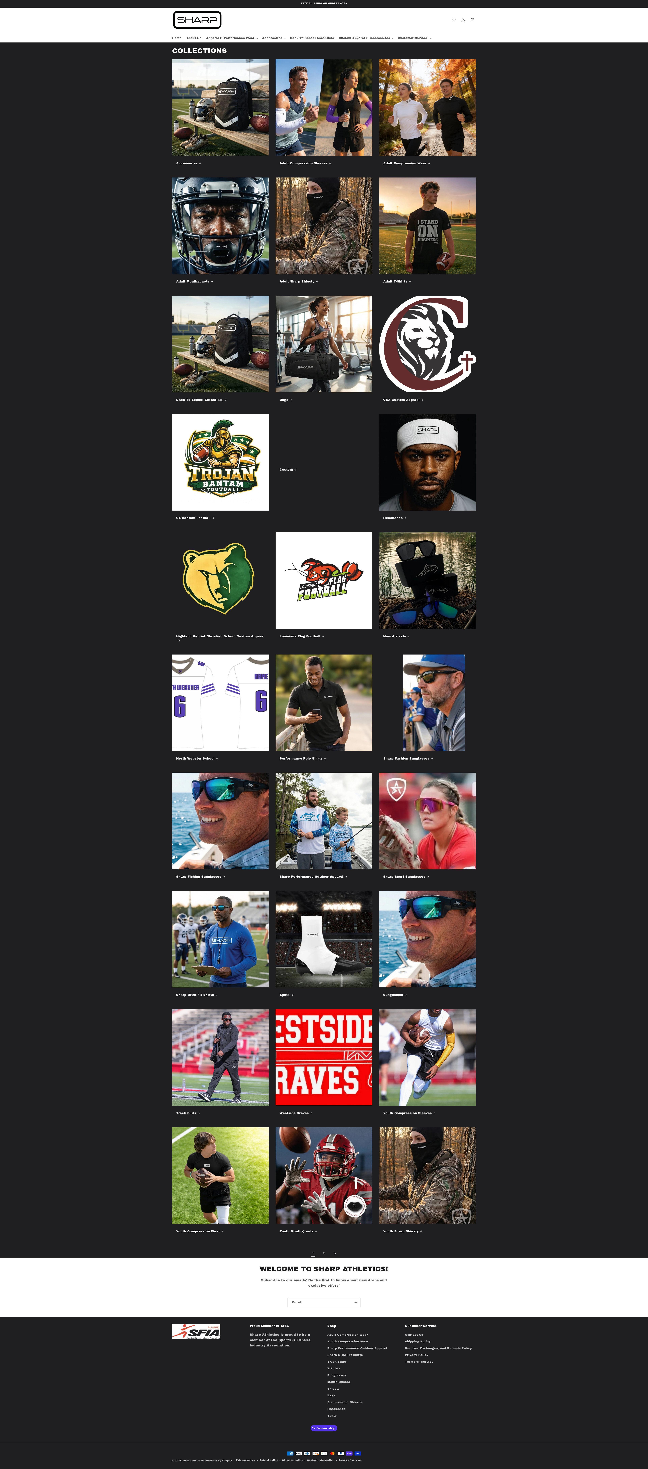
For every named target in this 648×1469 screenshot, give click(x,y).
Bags (284, 399)
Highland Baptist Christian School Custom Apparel (220, 636)
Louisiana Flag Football (300, 636)
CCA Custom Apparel (401, 399)
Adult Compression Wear (404, 163)
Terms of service (350, 1460)
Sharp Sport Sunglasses (404, 876)
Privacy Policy (416, 1355)
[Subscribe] (355, 1302)
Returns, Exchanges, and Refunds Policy (438, 1348)
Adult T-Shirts (395, 281)
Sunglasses (393, 995)
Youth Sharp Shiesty (401, 1231)
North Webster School (195, 758)
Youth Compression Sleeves (407, 1113)
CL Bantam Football (193, 518)
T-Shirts (333, 1368)
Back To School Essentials (199, 399)
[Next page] (334, 1253)
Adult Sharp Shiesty (297, 281)
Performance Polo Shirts (301, 758)
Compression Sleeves (345, 1402)
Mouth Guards (338, 1382)
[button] (232, 38)
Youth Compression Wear (198, 1231)
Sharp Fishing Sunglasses (198, 876)
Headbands (393, 518)
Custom (286, 469)
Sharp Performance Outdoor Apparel (311, 876)
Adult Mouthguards (192, 281)
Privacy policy (245, 1460)
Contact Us (414, 1334)
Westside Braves (294, 1113)
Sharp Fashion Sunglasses (406, 758)
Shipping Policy (418, 1341)
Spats (285, 995)
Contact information (320, 1460)
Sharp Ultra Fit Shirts (195, 995)
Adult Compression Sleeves (304, 163)
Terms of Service (419, 1361)
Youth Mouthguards (296, 1231)
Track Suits (186, 1113)
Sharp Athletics (194, 1460)
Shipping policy (292, 1460)
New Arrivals (394, 636)
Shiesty (333, 1388)
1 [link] (313, 1253)
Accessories (187, 163)
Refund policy (269, 1460)
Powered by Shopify (218, 1460)
